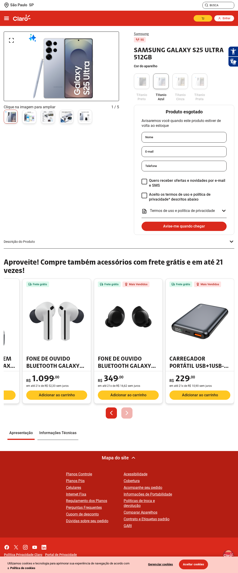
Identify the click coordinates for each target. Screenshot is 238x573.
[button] (111, 413)
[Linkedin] (44, 546)
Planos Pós (75, 481)
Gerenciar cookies (160, 564)
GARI (128, 526)
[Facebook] (7, 546)
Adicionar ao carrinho (57, 395)
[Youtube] (34, 546)
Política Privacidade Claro (23, 555)
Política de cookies (22, 568)
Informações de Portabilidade (148, 494)
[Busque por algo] (206, 5)
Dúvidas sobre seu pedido (87, 521)
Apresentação (21, 433)
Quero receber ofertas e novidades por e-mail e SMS (187, 183)
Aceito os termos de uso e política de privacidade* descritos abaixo (180, 197)
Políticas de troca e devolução (139, 503)
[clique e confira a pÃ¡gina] (22, 18)
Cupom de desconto (82, 514)
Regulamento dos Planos (86, 501)
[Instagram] (25, 546)
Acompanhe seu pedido (143, 487)
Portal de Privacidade (61, 555)
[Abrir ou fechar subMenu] (6, 18)
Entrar (226, 18)
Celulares (73, 487)
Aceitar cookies (193, 564)
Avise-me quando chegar (184, 226)
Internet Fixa (76, 494)
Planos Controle (79, 474)
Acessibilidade (135, 474)
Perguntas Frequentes (84, 507)
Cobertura (132, 481)
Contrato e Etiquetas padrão (146, 519)
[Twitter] (16, 546)
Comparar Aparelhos (140, 512)
